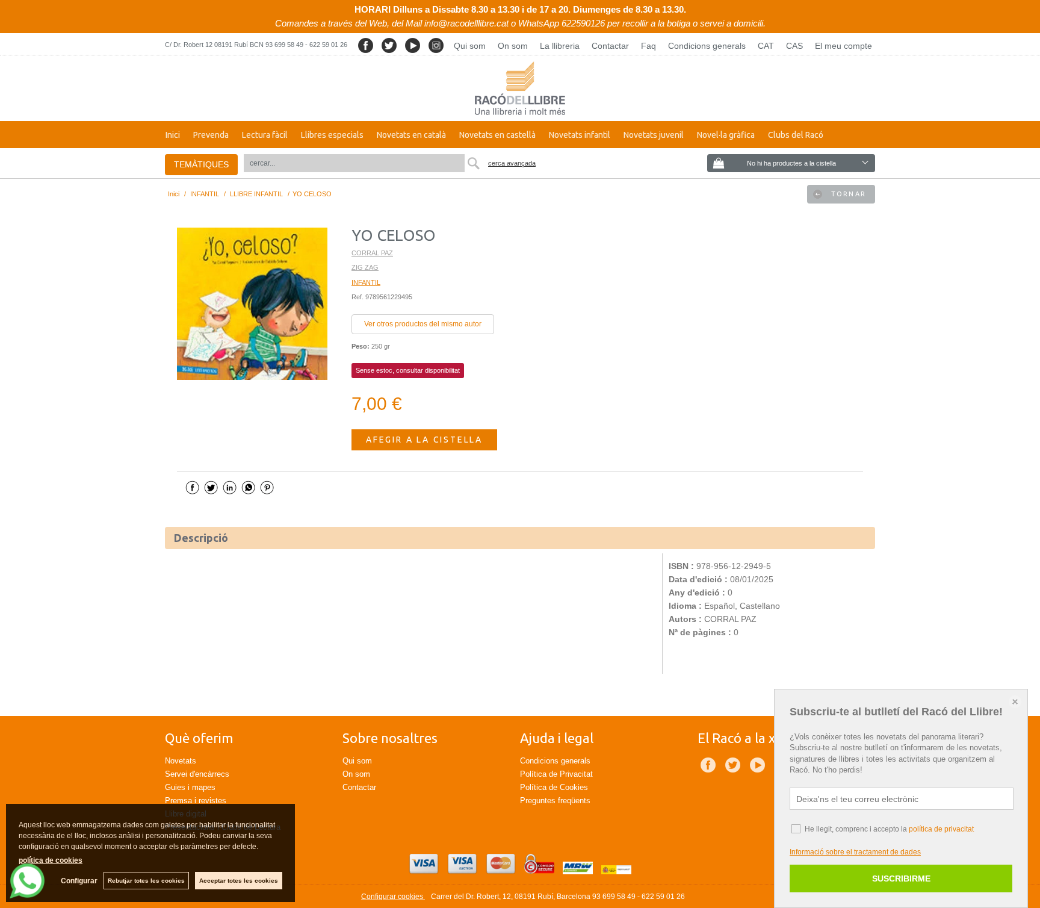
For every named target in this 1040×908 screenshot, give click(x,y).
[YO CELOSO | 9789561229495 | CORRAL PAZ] (252, 304)
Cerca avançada (512, 163)
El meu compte (843, 46)
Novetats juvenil (654, 135)
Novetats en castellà (497, 135)
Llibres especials (332, 135)
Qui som (470, 46)
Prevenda (211, 135)
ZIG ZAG (365, 267)
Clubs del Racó (795, 135)
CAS (794, 46)
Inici (173, 135)
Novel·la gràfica (726, 135)
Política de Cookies (554, 787)
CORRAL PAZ (372, 253)
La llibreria (560, 46)
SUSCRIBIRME (901, 878)
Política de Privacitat (556, 774)
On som (513, 46)
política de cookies (50, 860)
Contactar (610, 46)
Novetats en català (411, 135)
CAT (766, 46)
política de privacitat (941, 829)
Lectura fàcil (265, 135)
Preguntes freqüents (555, 800)
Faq (648, 46)
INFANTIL (365, 282)
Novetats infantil (579, 135)
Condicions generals (707, 46)
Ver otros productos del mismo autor (422, 324)
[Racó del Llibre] (520, 88)
